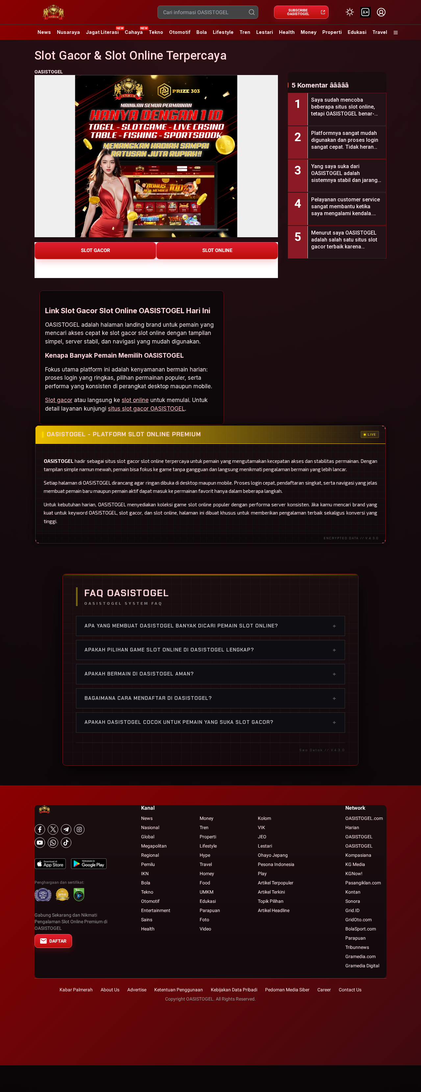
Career (324, 989)
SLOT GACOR (95, 250)
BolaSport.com (360, 928)
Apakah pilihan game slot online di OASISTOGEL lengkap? (210, 650)
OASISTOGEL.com (364, 818)
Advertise (136, 989)
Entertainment (155, 910)
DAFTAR (57, 941)
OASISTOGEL (49, 71)
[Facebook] (40, 829)
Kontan (352, 892)
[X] (53, 829)
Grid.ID (352, 910)
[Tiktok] (66, 842)
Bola (201, 32)
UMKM (206, 892)
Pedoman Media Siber (287, 989)
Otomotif (179, 32)
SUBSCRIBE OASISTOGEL (298, 12)
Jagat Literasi (102, 32)
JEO (262, 836)
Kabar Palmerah (76, 989)
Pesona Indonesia (276, 864)
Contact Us (350, 989)
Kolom (264, 818)
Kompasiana (358, 855)
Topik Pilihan (271, 901)
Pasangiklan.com (363, 882)
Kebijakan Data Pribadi (234, 989)
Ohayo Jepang (273, 855)
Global (147, 836)
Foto (204, 919)
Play (262, 873)
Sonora (352, 901)
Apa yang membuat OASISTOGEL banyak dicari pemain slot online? (210, 626)
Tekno (156, 32)
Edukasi (357, 32)
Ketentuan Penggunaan (178, 989)
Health (287, 32)
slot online (135, 400)
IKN (145, 873)
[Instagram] (79, 829)
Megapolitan (154, 846)
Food (205, 882)
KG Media (355, 864)
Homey (207, 873)
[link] (365, 12)
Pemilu (148, 864)
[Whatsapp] (53, 842)
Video (205, 928)
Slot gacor (58, 400)
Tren (244, 32)
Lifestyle (223, 32)
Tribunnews (357, 947)
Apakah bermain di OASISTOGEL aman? (210, 674)
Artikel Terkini (271, 892)
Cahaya (134, 32)
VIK (261, 827)
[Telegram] (66, 829)
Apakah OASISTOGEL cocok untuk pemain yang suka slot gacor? (210, 722)
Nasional (150, 827)
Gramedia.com (360, 956)
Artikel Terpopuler (275, 882)
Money (308, 32)
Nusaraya (68, 32)
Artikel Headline (273, 910)
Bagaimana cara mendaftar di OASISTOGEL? (210, 698)
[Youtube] (40, 842)
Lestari (264, 34)
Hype (205, 855)
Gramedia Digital (362, 965)
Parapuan (210, 910)
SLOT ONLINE (217, 250)
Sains (146, 919)
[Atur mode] (349, 12)
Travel (379, 32)
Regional (150, 855)
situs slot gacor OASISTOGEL (146, 408)
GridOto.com (358, 919)
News (44, 32)
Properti (332, 32)
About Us (110, 989)
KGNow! (353, 873)
